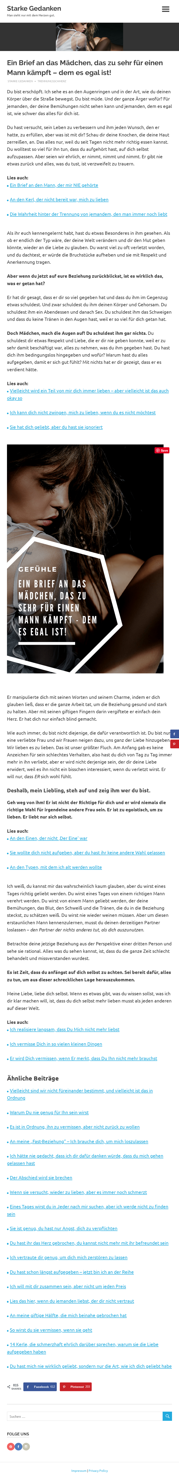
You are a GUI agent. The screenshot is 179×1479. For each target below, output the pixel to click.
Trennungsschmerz (52, 81)
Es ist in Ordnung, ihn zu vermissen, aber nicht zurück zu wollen (75, 1126)
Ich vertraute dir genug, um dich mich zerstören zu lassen (68, 1257)
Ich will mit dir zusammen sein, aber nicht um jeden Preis (68, 1286)
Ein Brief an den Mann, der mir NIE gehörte (54, 185)
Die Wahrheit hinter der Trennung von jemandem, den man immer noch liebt (88, 214)
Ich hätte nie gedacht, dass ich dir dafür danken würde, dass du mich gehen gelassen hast (85, 1159)
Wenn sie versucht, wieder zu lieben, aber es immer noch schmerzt (78, 1192)
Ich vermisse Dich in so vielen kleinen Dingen (56, 1044)
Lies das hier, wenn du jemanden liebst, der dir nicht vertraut (72, 1301)
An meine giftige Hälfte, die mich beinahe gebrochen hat (68, 1315)
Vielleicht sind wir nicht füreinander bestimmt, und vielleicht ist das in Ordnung (80, 1094)
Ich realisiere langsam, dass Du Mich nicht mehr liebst (64, 1029)
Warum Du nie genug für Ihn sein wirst (49, 1112)
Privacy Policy (98, 1470)
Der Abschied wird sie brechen (41, 1177)
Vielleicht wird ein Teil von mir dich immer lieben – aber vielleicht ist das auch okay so (88, 394)
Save (164, 450)
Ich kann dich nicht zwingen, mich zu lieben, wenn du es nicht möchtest (83, 412)
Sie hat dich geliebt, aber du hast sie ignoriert (56, 427)
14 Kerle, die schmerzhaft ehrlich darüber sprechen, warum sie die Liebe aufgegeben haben (82, 1347)
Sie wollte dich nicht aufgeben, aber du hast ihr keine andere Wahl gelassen (87, 852)
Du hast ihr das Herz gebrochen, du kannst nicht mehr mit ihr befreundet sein (89, 1243)
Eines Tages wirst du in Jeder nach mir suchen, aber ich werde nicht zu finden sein (87, 1209)
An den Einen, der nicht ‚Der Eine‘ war (48, 838)
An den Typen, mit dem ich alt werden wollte (56, 867)
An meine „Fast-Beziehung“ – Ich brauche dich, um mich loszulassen (79, 1141)
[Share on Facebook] (174, 734)
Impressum (78, 1470)
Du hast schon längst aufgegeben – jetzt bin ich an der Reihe (72, 1272)
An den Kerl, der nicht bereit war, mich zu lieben (59, 199)
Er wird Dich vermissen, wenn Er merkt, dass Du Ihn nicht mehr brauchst (83, 1058)
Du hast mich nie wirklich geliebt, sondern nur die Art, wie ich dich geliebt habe (91, 1366)
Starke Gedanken (34, 8)
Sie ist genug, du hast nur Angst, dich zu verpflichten (63, 1228)
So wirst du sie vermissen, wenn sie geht (51, 1330)
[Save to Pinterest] (174, 744)
